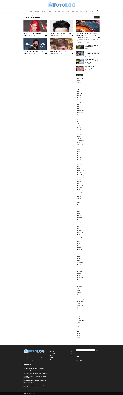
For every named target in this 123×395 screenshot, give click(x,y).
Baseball (79, 91)
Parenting (79, 264)
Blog (78, 104)
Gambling (79, 192)
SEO (78, 284)
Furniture (79, 189)
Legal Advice (80, 230)
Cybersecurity (80, 144)
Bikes (78, 100)
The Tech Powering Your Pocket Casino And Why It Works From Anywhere (34, 369)
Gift (78, 200)
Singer (78, 288)
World (78, 335)
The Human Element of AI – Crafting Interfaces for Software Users (92, 54)
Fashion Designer (81, 174)
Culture (79, 142)
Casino (78, 121)
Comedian (79, 130)
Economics (79, 157)
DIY (78, 153)
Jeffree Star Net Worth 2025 (32, 33)
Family (78, 168)
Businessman (80, 112)
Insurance (79, 224)
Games (54, 11)
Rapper (79, 275)
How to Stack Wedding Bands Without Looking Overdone (33, 386)
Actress (79, 82)
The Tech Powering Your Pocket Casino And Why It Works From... (87, 34)
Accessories (80, 78)
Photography (80, 271)
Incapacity (79, 219)
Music (78, 252)
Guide (78, 202)
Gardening (79, 198)
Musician (79, 254)
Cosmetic (79, 136)
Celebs (78, 125)
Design (79, 151)
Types (78, 322)
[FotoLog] (61, 5)
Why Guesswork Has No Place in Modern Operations (35, 373)
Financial (79, 183)
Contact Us (83, 11)
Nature (79, 256)
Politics (79, 273)
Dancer (79, 147)
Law (78, 228)
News (78, 260)
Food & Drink (80, 185)
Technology (74, 11)
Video (78, 329)
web (78, 331)
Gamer (78, 194)
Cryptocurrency (80, 140)
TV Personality (80, 320)
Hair (78, 204)
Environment (80, 164)
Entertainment (46, 11)
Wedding (79, 333)
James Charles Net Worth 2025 (60, 33)
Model (78, 241)
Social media (80, 301)
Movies (79, 247)
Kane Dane (25, 35)
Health (78, 207)
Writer (78, 337)
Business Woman (81, 110)
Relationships (80, 277)
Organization (80, 262)
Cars (78, 119)
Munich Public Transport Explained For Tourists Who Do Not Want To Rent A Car (35, 381)
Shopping (79, 286)
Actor (78, 80)
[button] (98, 11)
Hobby (78, 211)
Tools (78, 316)
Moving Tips (80, 249)
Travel (91, 11)
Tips (78, 314)
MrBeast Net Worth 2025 (58, 51)
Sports (78, 303)
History (79, 209)
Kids (78, 226)
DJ (77, 155)
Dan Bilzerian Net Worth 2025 (33, 51)
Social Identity (80, 297)
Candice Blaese (79, 37)
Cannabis (79, 117)
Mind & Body (80, 239)
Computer (79, 134)
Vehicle (79, 327)
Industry (79, 222)
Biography (79, 102)
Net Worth (61, 11)
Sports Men (80, 305)
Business (37, 11)
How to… (79, 215)
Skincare (79, 292)
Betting (79, 97)
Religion (79, 279)
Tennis (78, 312)
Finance (79, 181)
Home (31, 11)
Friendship (79, 187)
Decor (78, 149)
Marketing (79, 237)
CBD (78, 123)
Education (79, 159)
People (79, 267)
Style (67, 11)
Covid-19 (79, 138)
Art (78, 89)
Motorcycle (79, 245)
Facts (78, 166)
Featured (79, 179)
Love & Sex (80, 232)
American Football (81, 85)
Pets (78, 269)
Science (79, 282)
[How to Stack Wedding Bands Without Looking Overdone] (80, 68)
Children (79, 127)
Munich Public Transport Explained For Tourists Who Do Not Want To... (91, 61)
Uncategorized (80, 324)
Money (79, 243)
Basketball (79, 93)
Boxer (78, 106)
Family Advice (80, 170)
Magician (79, 234)
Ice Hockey (79, 217)
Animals (79, 87)
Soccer (78, 294)
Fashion (79, 172)
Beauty (79, 95)
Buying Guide (80, 115)
